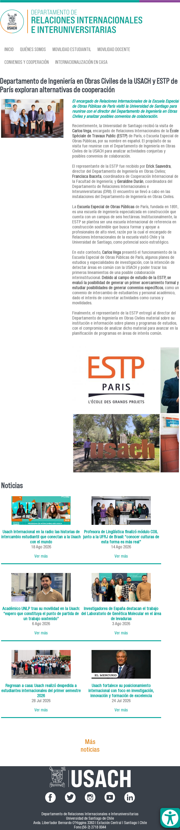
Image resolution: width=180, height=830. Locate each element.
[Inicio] (63, 22)
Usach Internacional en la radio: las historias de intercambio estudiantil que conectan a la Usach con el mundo (41, 537)
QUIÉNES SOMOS (33, 49)
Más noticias (90, 746)
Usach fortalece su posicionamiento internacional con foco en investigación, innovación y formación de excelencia (121, 691)
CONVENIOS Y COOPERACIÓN (26, 62)
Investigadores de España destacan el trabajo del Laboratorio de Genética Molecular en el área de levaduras (121, 614)
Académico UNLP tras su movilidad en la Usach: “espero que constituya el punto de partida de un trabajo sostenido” (41, 614)
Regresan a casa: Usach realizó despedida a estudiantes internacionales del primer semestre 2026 (41, 691)
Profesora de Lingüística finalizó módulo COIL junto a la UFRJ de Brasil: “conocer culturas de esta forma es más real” (121, 537)
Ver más (41, 557)
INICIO (9, 49)
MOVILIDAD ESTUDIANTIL (71, 49)
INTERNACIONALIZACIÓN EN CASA (81, 62)
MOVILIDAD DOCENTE (113, 49)
